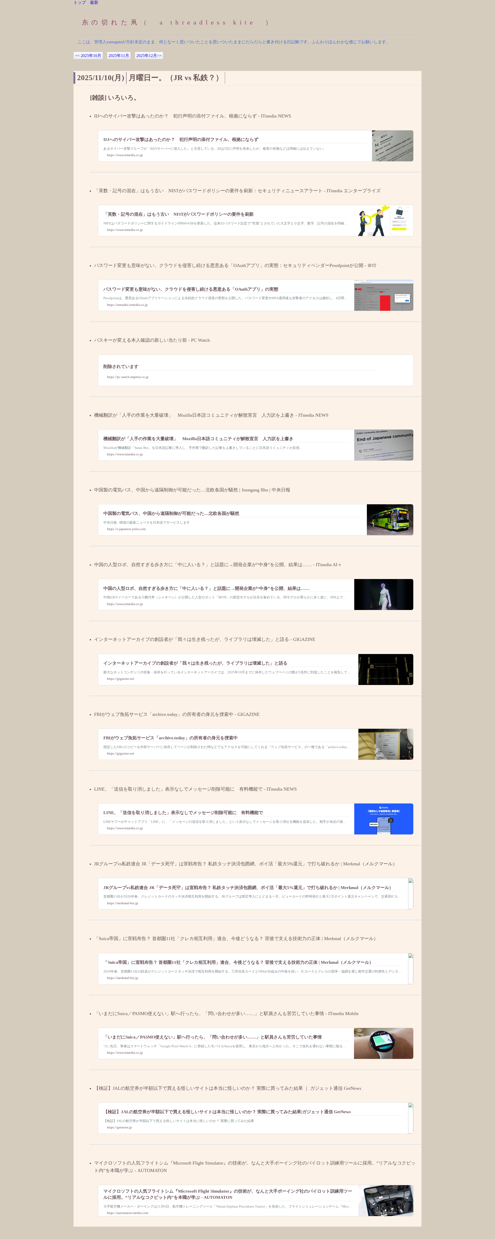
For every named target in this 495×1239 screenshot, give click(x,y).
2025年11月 (119, 55)
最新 (94, 2)
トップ (79, 2)
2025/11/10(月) (100, 77)
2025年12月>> (149, 55)
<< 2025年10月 (88, 55)
